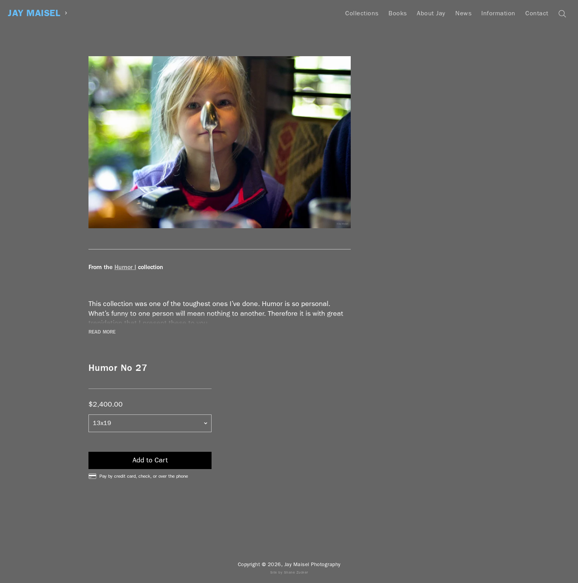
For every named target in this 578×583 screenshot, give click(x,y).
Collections (362, 13)
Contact (537, 13)
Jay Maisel (34, 13)
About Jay (431, 13)
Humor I (125, 267)
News (463, 13)
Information (498, 13)
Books (397, 13)
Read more (102, 332)
